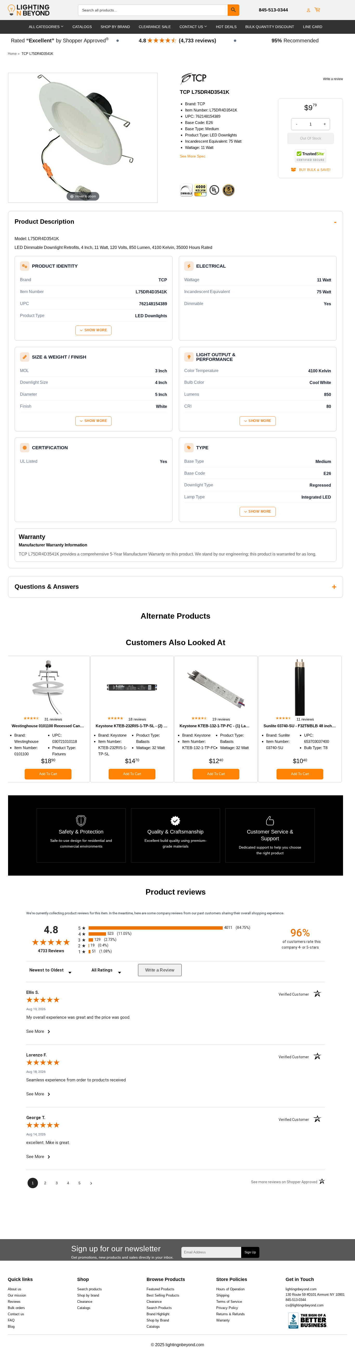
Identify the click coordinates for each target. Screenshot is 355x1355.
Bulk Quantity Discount (269, 27)
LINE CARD (312, 27)
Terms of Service (229, 1302)
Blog (11, 1326)
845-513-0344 (273, 9)
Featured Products (160, 1289)
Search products (89, 1289)
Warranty (223, 1320)
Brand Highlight (158, 1314)
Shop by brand (88, 1295)
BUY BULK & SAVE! (313, 170)
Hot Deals (226, 27)
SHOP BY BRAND (115, 27)
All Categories (45, 27)
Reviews (14, 1302)
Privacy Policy (227, 1308)
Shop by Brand (158, 1320)
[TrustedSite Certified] (310, 155)
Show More (95, 330)
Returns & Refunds (230, 1314)
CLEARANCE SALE (155, 27)
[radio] (175, 928)
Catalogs (82, 27)
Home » (13, 54)
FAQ (11, 1320)
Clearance (84, 1302)
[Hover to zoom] (83, 137)
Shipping (222, 1295)
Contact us (16, 1314)
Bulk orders (16, 1308)
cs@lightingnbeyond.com (305, 1305)
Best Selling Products (163, 1295)
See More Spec (192, 156)
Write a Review (160, 970)
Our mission (17, 1295)
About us (14, 1289)
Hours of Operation (230, 1289)
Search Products (159, 1308)
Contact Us (192, 27)
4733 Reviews (57, 950)
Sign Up (250, 1252)
